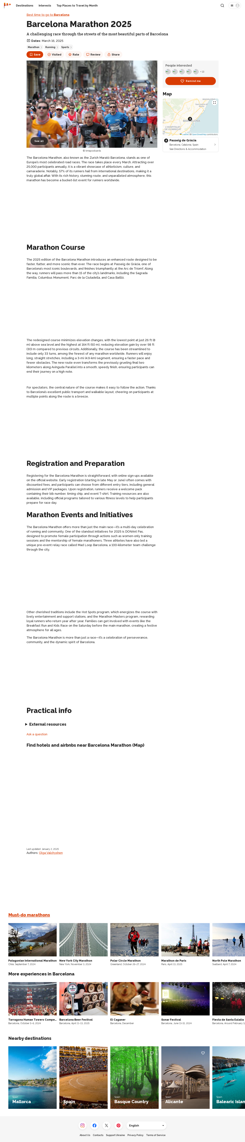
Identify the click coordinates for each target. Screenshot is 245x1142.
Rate (76, 54)
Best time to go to (47, 15)
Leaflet (185, 134)
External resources (47, 724)
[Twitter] (106, 1125)
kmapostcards (93, 150)
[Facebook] (94, 1125)
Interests (45, 5)
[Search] (222, 5)
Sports (65, 47)
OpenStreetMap (199, 134)
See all (39, 141)
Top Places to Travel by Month (77, 5)
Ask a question (36, 734)
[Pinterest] (118, 1125)
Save (37, 54)
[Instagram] (82, 1125)
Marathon (33, 47)
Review (95, 54)
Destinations (24, 5)
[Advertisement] (91, 208)
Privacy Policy (136, 1135)
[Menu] (234, 5)
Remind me (193, 81)
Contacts (98, 1135)
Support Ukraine (115, 1135)
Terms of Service (156, 1135)
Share (116, 54)
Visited (56, 54)
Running (50, 47)
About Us (85, 1135)
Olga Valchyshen (51, 853)
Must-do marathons (29, 914)
